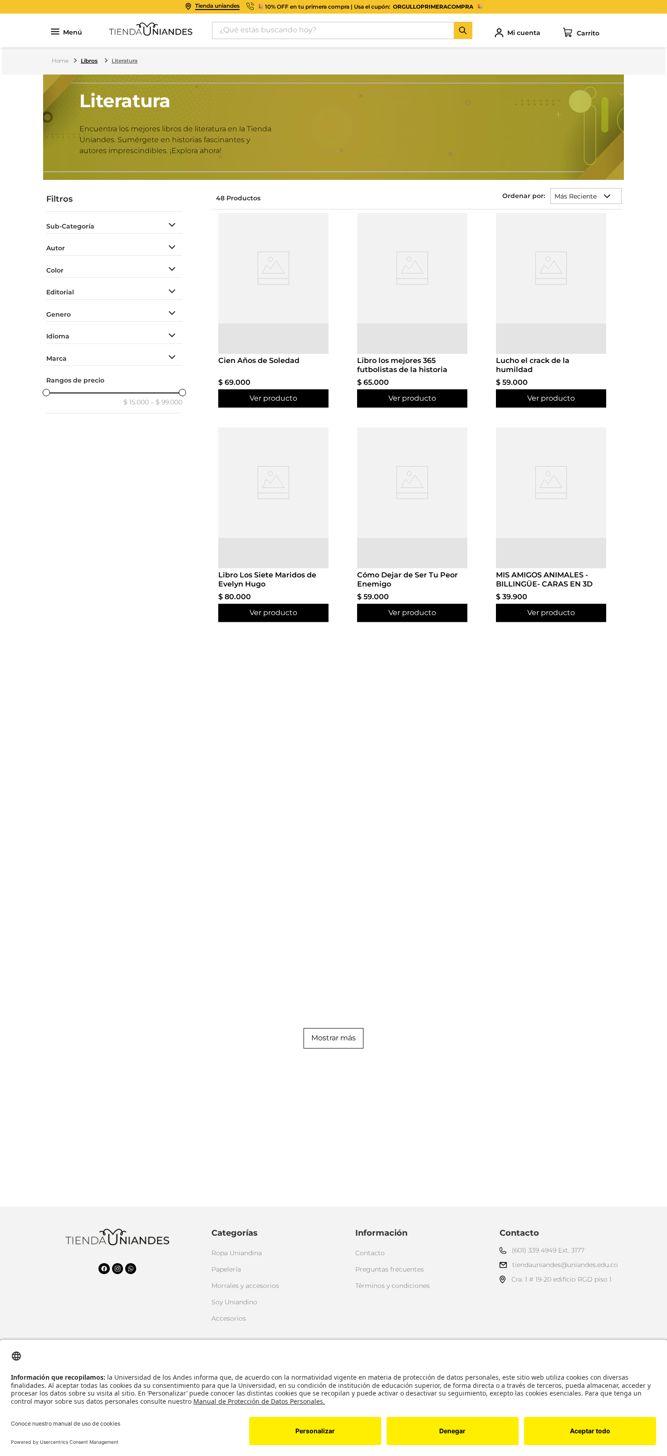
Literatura (124, 60)
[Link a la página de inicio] (61, 61)
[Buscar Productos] (462, 30)
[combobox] (342, 30)
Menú (72, 32)
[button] (114, 226)
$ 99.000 (166, 402)
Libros (89, 60)
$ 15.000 (136, 402)
